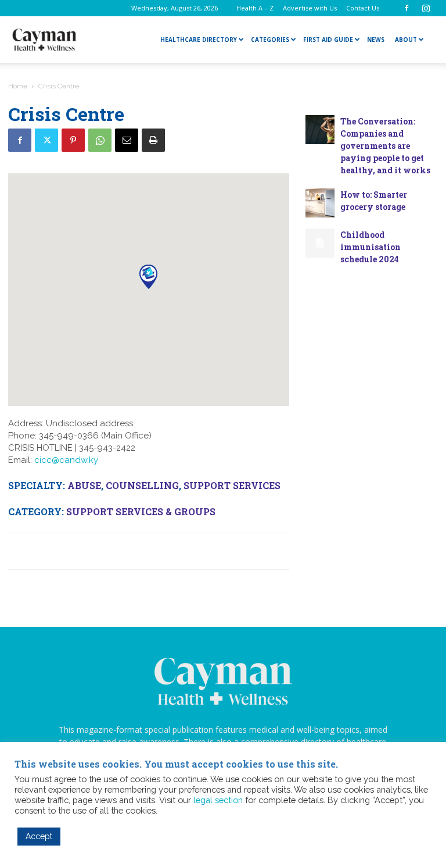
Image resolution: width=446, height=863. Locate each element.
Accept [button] (39, 836)
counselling (142, 485)
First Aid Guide (328, 39)
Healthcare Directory (198, 39)
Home (17, 86)
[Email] (126, 140)
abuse (84, 485)
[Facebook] (406, 8)
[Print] (153, 140)
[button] (148, 276)
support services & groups (140, 511)
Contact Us (362, 7)
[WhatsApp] (100, 140)
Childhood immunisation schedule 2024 (370, 247)
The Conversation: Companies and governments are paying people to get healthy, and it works (385, 146)
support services (232, 485)
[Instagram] (425, 8)
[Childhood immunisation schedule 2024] (319, 243)
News (375, 39)
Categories (270, 39)
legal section (218, 800)
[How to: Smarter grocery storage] (319, 202)
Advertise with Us (310, 7)
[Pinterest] (73, 140)
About (406, 39)
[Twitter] (46, 140)
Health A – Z (255, 7)
